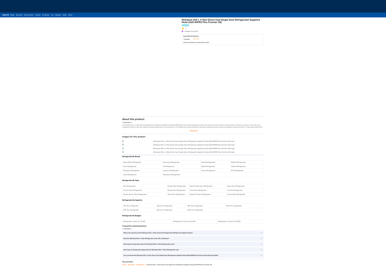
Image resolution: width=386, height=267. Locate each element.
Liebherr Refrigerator (171, 170)
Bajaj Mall (131, 265)
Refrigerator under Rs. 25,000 (184, 221)
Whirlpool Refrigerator (131, 170)
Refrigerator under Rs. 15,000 (134, 221)
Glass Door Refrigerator (236, 186)
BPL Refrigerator (237, 170)
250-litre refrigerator (164, 210)
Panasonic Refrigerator (171, 175)
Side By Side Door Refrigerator (201, 186)
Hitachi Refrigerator (238, 166)
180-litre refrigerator (195, 206)
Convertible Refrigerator (236, 194)
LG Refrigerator (168, 166)
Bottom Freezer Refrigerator (200, 194)
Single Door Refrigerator (176, 190)
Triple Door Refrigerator (176, 194)
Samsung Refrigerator (171, 162)
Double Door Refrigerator (176, 186)
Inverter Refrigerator (235, 190)
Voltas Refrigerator (208, 166)
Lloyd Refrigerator (130, 175)
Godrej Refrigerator (208, 162)
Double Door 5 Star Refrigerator (135, 194)
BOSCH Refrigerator (238, 162)
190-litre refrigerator (131, 206)
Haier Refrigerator (130, 166)
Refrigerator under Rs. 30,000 (229, 221)
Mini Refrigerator (129, 186)
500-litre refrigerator (234, 206)
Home (124, 265)
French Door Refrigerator (132, 190)
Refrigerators (140, 265)
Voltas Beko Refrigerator (132, 162)
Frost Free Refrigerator (198, 190)
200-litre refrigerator (131, 210)
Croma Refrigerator (208, 170)
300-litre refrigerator (164, 206)
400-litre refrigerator (195, 210)
